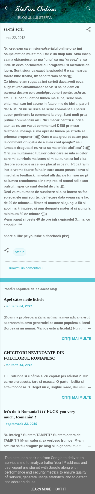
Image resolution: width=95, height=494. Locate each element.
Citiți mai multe (76, 339)
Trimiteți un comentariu (25, 268)
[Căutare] (88, 9)
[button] (88, 30)
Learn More (41, 489)
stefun (19, 252)
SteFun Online (35, 9)
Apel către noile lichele (24, 299)
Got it (61, 489)
